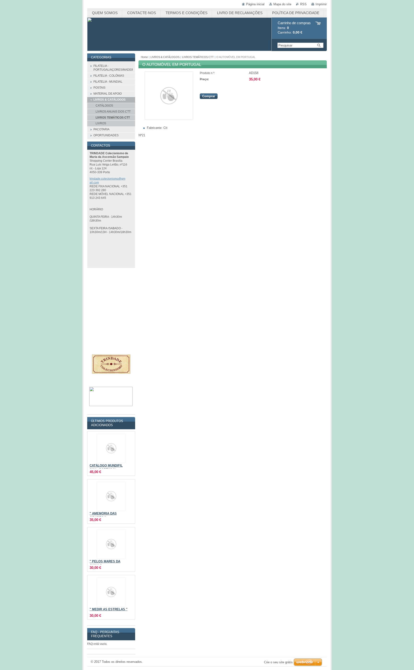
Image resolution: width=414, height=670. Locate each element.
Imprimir (321, 4)
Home (144, 57)
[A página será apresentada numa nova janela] (169, 118)
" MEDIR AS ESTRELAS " (108, 609)
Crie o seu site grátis (278, 662)
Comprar (208, 96)
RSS (303, 4)
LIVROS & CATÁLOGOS (164, 57)
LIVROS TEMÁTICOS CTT (198, 57)
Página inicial (255, 4)
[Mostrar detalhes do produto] (111, 448)
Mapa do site (282, 4)
